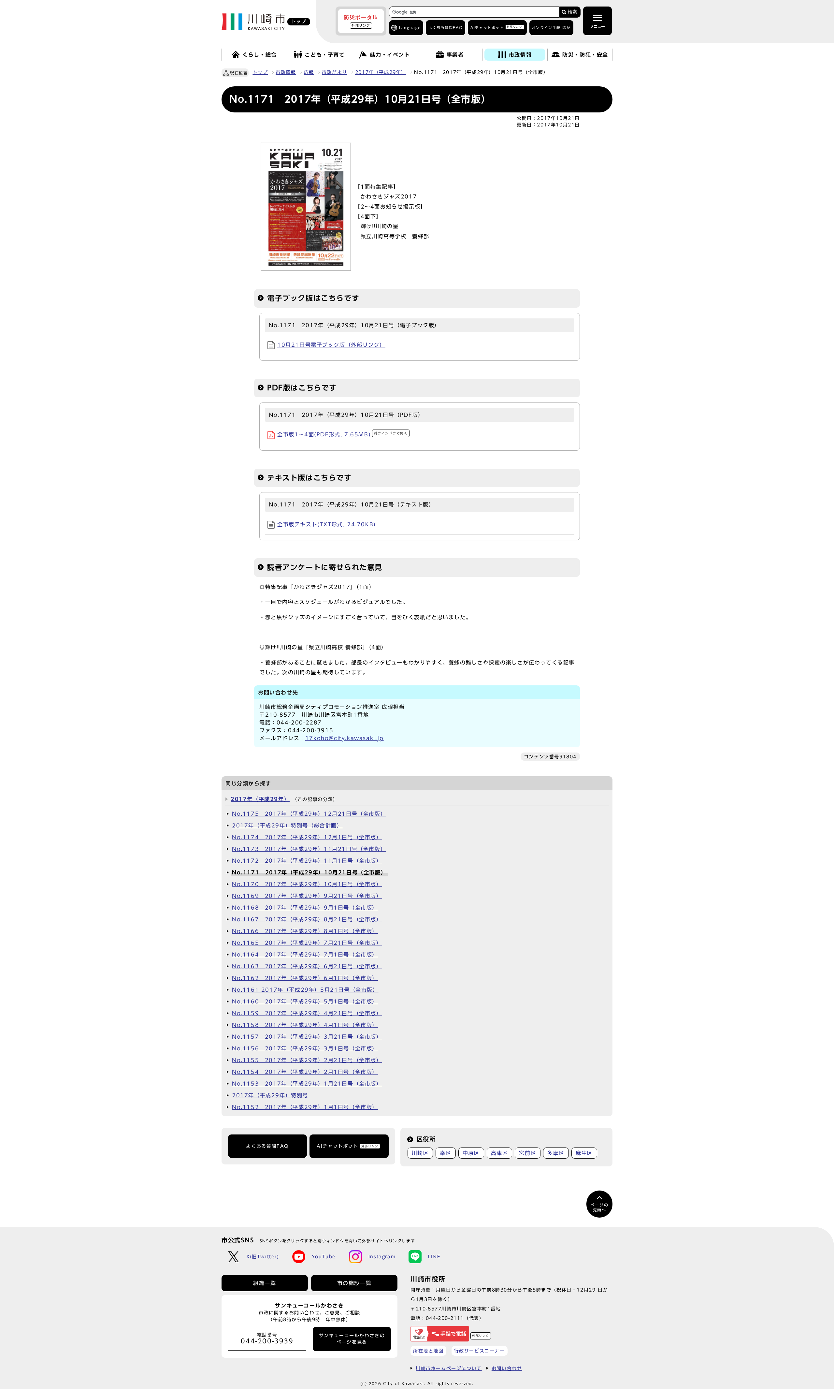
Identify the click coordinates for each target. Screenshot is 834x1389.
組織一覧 (264, 1283)
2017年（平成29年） (380, 72)
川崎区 (420, 1153)
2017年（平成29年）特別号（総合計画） (287, 825)
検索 (572, 11)
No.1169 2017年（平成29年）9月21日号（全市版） (307, 896)
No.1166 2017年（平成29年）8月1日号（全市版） (305, 931)
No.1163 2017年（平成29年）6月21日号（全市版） (307, 966)
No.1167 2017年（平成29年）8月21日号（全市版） (307, 919)
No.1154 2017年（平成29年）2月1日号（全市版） (305, 1072)
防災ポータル (361, 21)
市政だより (334, 72)
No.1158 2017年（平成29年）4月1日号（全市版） (305, 1025)
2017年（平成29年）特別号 (270, 1095)
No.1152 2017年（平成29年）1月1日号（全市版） (305, 1107)
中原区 (471, 1153)
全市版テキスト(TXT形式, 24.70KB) (326, 524)
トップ (260, 72)
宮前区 (527, 1153)
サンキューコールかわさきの (352, 1338)
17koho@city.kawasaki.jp (344, 738)
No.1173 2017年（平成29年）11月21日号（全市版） (309, 849)
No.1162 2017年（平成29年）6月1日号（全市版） (305, 978)
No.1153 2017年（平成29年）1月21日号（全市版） (307, 1083)
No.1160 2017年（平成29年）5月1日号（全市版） (305, 1001)
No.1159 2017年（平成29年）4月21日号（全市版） (307, 1013)
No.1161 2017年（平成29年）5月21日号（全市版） (305, 989)
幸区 (445, 1153)
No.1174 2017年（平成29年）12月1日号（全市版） (307, 837)
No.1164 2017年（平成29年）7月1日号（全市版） (305, 954)
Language (410, 27)
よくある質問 (445, 27)
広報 (309, 72)
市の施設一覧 (354, 1283)
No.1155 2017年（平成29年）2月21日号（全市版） (307, 1060)
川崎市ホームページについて (449, 1368)
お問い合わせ (507, 1368)
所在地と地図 (428, 1350)
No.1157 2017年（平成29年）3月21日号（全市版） (307, 1036)
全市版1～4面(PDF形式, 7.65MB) (342, 434)
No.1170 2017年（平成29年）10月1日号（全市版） (307, 884)
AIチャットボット (496, 27)
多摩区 (556, 1153)
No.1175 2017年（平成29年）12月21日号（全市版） (309, 813)
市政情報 (286, 72)
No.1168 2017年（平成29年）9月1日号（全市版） (305, 907)
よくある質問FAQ (267, 1146)
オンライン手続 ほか (551, 27)
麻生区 (584, 1153)
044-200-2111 (445, 1318)
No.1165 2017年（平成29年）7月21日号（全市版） (307, 942)
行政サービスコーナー (479, 1350)
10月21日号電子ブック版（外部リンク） (331, 344)
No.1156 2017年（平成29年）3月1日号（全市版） (305, 1048)
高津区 (499, 1153)
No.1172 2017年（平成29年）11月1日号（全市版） (307, 860)
